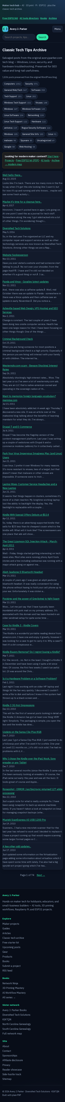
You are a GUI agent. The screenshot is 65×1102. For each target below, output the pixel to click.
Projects (9, 160)
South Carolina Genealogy (16, 1028)
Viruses (41, 102)
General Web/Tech (15, 90)
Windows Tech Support (17, 102)
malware (10, 140)
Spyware (26, 140)
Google (9, 146)
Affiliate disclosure (12, 1060)
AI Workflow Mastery (14, 992)
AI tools (45, 160)
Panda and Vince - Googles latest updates (26, 281)
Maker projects (10, 923)
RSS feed (7, 970)
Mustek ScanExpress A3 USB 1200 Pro (24, 819)
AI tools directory (29, 18)
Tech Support (13, 96)
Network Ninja (10, 983)
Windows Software (33, 109)
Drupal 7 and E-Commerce (17, 426)
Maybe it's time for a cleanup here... (22, 201)
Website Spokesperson (15, 254)
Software (38, 90)
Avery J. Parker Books (14, 1010)
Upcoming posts (11, 947)
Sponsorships (9, 1055)
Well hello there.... (12, 175)
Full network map (12, 1033)
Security (31, 83)
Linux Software (13, 115)
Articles (6, 933)
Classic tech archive (13, 937)
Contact (6, 1050)
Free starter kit (10, 942)
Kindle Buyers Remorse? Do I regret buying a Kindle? (31, 651)
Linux (31, 96)
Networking (36, 115)
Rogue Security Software (36, 128)
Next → (41, 875)
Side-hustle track (11, 1074)
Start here (52, 156)
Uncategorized (46, 140)
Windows (11, 109)
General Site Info (32, 134)
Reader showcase (12, 1069)
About (5, 1046)
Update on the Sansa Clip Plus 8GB (22, 731)
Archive (53, 18)
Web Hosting (27, 146)
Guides (6, 928)
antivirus (10, 128)
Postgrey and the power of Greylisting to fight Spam (31, 598)
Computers (12, 83)
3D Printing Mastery (13, 987)
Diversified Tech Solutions (17, 228)
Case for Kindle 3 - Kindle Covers (20, 625)
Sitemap (6, 1078)
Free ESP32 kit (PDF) (27, 160)
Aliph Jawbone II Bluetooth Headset (23, 571)
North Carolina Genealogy (16, 1024)
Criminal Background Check (18, 338)
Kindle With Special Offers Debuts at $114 (26, 514)
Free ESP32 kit (10, 18)
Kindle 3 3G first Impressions (18, 705)
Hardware (39, 121)
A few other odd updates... (17, 846)
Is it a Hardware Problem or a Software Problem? (30, 678)
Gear (5, 951)
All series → (9, 997)
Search (42, 37)
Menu (57, 28)
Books (43, 18)
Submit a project (11, 965)
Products (7, 956)
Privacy (6, 1064)
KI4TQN (6, 1019)
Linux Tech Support (15, 121)
